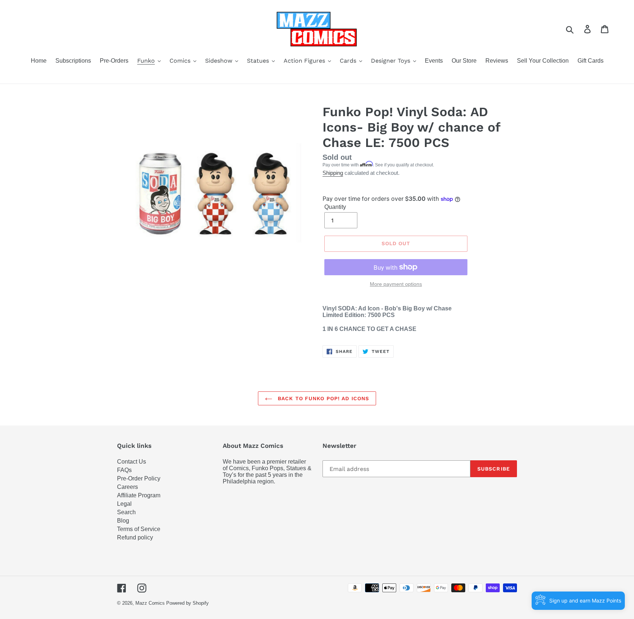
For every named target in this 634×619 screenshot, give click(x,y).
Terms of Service (138, 529)
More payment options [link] (396, 284)
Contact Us (131, 461)
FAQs (124, 470)
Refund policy (135, 537)
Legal (124, 504)
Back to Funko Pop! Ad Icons (322, 398)
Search (126, 512)
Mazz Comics (150, 603)
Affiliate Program (138, 495)
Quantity (335, 207)
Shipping (333, 173)
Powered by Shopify (187, 603)
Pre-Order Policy (138, 478)
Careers (127, 487)
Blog (123, 520)
